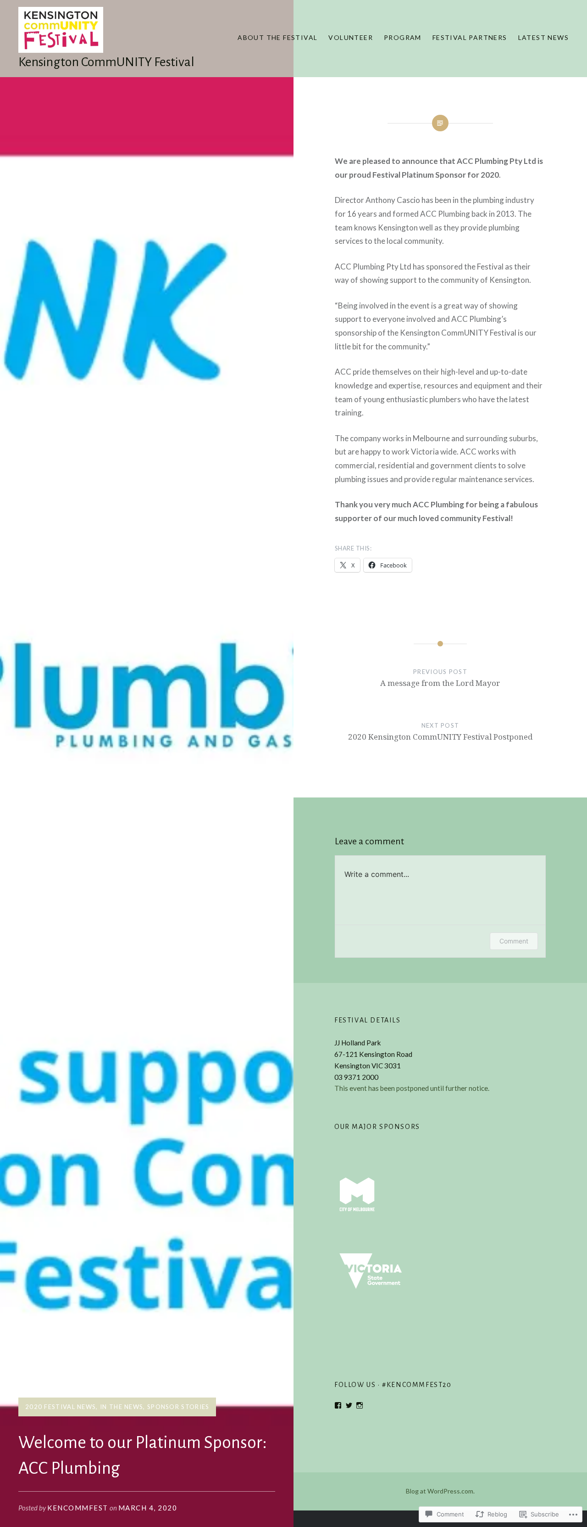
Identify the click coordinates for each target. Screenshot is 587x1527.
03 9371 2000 (356, 1077)
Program (402, 37)
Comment (513, 941)
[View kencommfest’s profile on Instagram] (359, 1405)
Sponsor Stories (178, 1406)
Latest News (543, 37)
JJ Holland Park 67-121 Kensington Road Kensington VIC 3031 (373, 1054)
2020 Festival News (60, 1406)
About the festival (277, 37)
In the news (121, 1406)
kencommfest (77, 1508)
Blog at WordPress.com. (440, 1491)
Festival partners (469, 37)
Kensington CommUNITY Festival (106, 62)
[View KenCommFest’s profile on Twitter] (349, 1405)
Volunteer (350, 37)
